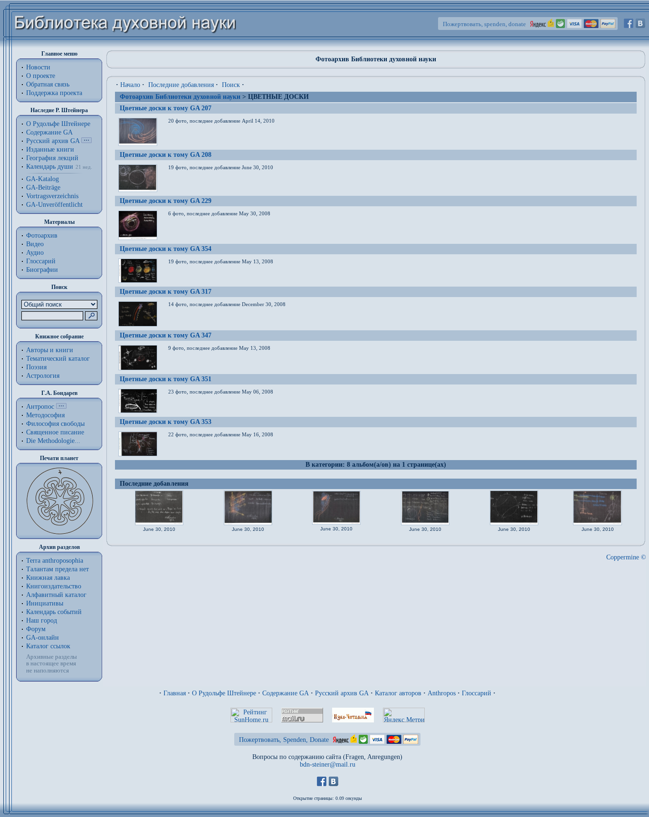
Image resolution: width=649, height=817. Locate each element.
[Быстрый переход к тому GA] (86, 140)
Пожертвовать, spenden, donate (484, 24)
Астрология (42, 375)
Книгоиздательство (53, 586)
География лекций (52, 158)
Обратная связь (47, 84)
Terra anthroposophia (54, 560)
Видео (35, 244)
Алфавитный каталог (56, 594)
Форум (36, 629)
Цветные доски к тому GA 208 (165, 154)
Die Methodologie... (53, 440)
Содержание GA (49, 132)
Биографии (42, 269)
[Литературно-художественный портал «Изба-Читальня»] (353, 720)
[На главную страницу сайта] (125, 45)
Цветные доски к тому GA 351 (165, 379)
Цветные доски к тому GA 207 (165, 108)
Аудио (35, 252)
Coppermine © (626, 557)
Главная (174, 693)
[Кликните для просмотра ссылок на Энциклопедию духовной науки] (61, 406)
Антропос (40, 406)
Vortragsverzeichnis (52, 196)
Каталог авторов (398, 693)
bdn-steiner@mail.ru (327, 764)
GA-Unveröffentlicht (54, 204)
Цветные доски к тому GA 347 (165, 335)
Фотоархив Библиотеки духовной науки (180, 96)
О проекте (40, 75)
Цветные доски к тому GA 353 (165, 421)
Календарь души (49, 166)
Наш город (41, 620)
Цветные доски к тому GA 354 (165, 248)
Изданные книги (50, 149)
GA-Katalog (42, 179)
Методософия (45, 415)
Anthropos (442, 693)
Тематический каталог (58, 358)
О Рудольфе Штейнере (224, 693)
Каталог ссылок (48, 646)
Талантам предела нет (57, 569)
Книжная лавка (48, 577)
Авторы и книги (49, 350)
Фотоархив (41, 235)
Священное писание (55, 432)
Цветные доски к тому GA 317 (165, 291)
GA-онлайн (42, 637)
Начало (130, 84)
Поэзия (36, 367)
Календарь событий (54, 611)
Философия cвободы (55, 423)
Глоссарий (41, 261)
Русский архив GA (52, 140)
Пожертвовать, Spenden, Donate (284, 739)
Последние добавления (181, 84)
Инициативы (44, 603)
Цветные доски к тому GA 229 (165, 200)
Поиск (231, 84)
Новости (38, 67)
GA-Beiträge (43, 187)
